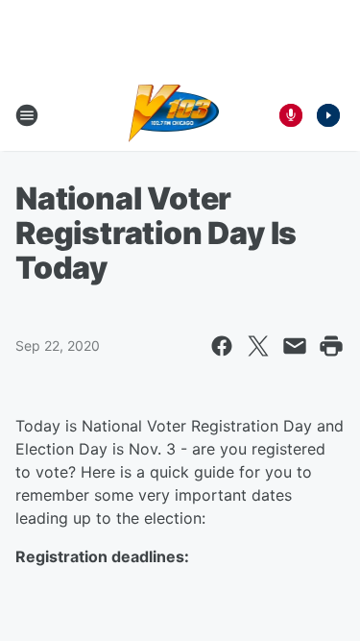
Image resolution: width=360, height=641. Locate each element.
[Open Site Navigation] (26, 115)
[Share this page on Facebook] (221, 346)
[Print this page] (331, 346)
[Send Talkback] (290, 115)
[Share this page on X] (258, 346)
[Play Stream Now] (328, 115)
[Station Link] (174, 115)
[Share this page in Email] (294, 346)
